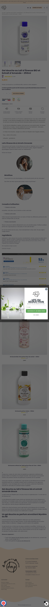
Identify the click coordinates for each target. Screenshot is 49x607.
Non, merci (36, 315)
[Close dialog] (46, 289)
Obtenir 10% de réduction (36, 311)
